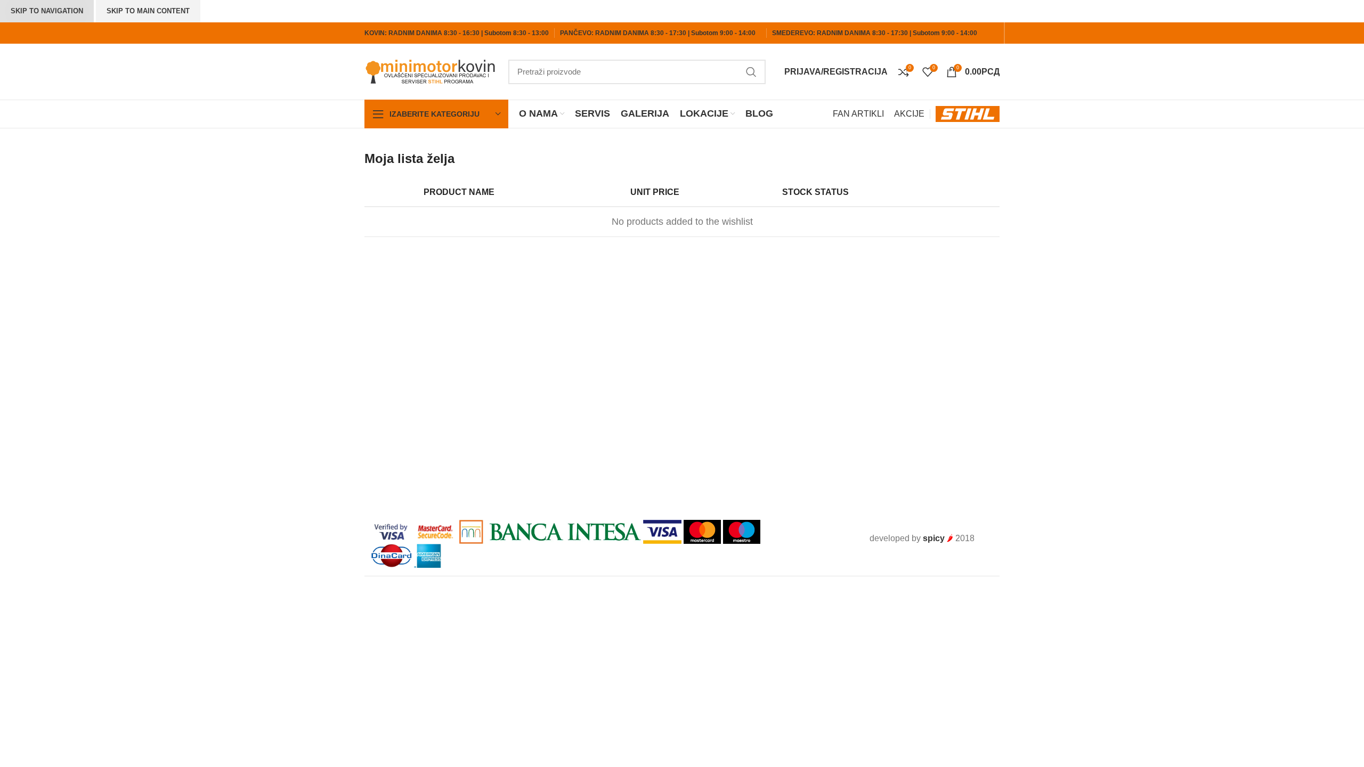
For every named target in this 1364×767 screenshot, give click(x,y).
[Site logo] (431, 71)
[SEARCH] (751, 72)
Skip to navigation (47, 11)
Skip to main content (148, 11)
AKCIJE (909, 113)
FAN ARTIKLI (858, 113)
